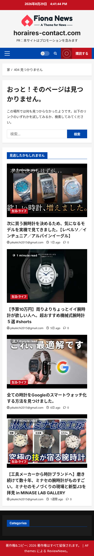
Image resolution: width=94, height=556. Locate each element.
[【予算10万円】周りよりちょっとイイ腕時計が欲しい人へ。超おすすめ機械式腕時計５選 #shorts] (47, 276)
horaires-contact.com (47, 33)
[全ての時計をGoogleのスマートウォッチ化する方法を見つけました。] (47, 361)
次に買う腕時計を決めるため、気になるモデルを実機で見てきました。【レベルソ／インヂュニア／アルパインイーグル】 (47, 229)
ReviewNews (56, 551)
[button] (7, 53)
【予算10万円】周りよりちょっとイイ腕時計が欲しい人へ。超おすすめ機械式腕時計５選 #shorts (46, 315)
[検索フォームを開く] (55, 53)
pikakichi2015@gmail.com (26, 242)
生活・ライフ (19, 211)
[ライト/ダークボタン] (45, 53)
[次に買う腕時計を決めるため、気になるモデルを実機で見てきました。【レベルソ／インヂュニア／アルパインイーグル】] (47, 190)
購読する (82, 53)
